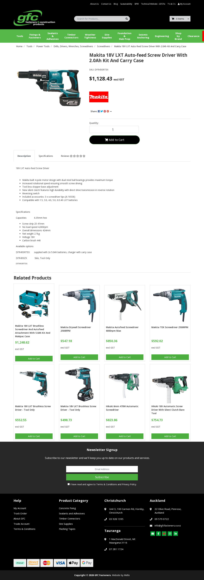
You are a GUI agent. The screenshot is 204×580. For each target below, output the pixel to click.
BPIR (137, 4)
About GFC (19, 518)
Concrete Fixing (67, 508)
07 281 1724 (116, 549)
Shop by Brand (178, 36)
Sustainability (126, 4)
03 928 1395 (116, 519)
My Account (20, 508)
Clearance (193, 36)
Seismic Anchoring (143, 36)
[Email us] (152, 533)
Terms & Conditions (106, 484)
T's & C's (171, 4)
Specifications (46, 155)
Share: (94, 111)
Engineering (162, 36)
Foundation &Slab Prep (124, 36)
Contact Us (106, 4)
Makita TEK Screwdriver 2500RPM (169, 327)
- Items (179, 18)
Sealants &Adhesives (53, 36)
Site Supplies (107, 36)
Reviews (65, 155)
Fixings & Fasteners (35, 36)
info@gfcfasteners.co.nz (168, 525)
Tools (19, 36)
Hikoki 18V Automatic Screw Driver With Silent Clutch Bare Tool (167, 410)
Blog (116, 4)
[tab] (24, 156)
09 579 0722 (162, 519)
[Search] (127, 19)
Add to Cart (116, 140)
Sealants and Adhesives (72, 513)
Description (24, 155)
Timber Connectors (71, 36)
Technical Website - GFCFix (153, 4)
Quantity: (93, 122)
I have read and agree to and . (103, 484)
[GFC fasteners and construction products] (34, 17)
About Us (94, 4)
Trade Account (21, 523)
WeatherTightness (90, 36)
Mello (127, 575)
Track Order (20, 513)
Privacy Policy (129, 484)
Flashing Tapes (67, 528)
